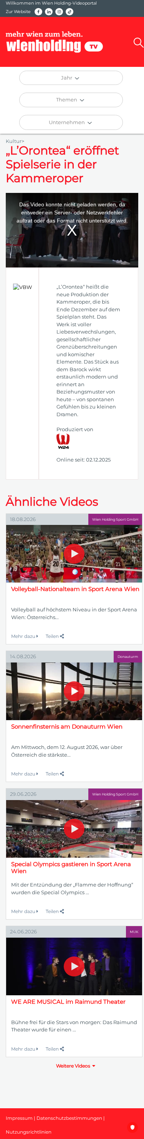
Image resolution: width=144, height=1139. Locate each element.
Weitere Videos (73, 1066)
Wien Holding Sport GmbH (115, 519)
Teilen (53, 636)
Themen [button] (67, 99)
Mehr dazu (23, 636)
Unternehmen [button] (67, 122)
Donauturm (128, 656)
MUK (134, 932)
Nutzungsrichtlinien (28, 1132)
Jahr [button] (67, 78)
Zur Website (18, 11)
